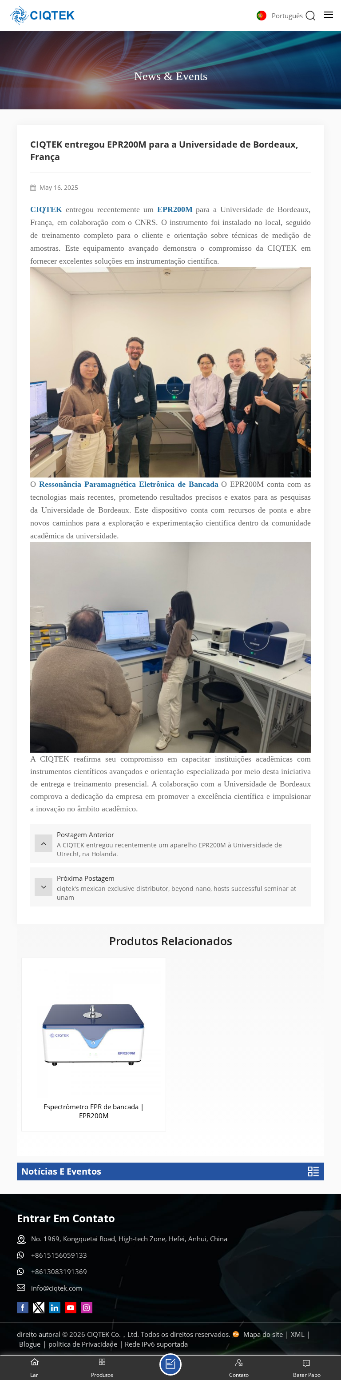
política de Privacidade (82, 1344)
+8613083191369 (59, 1271)
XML (298, 1334)
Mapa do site (263, 1334)
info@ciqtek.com (56, 1288)
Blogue (29, 1344)
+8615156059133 (59, 1255)
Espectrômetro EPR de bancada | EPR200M (94, 1111)
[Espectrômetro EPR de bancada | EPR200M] (93, 1030)
